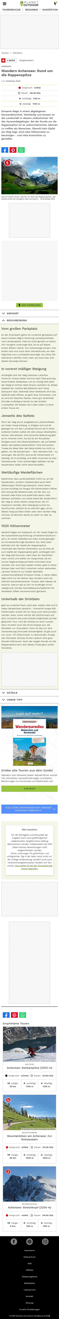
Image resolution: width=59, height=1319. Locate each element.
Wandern (17, 52)
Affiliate (29, 1270)
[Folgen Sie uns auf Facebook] (14, 1241)
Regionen (31, 9)
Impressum (29, 1250)
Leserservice (29, 1290)
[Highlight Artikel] (55, 3)
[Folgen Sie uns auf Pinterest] (29, 1241)
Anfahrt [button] (13, 313)
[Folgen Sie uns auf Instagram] (45, 1241)
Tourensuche (11, 9)
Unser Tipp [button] (14, 699)
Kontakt (29, 1296)
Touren (5, 52)
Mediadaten (29, 1283)
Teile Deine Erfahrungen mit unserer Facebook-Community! (28, 809)
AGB (29, 1263)
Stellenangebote (29, 1277)
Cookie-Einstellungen (29, 1309)
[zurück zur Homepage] (29, 3)
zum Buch (29, 788)
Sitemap (29, 1303)
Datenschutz (30, 1257)
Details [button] (12, 692)
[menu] (4, 4)
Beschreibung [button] (17, 320)
